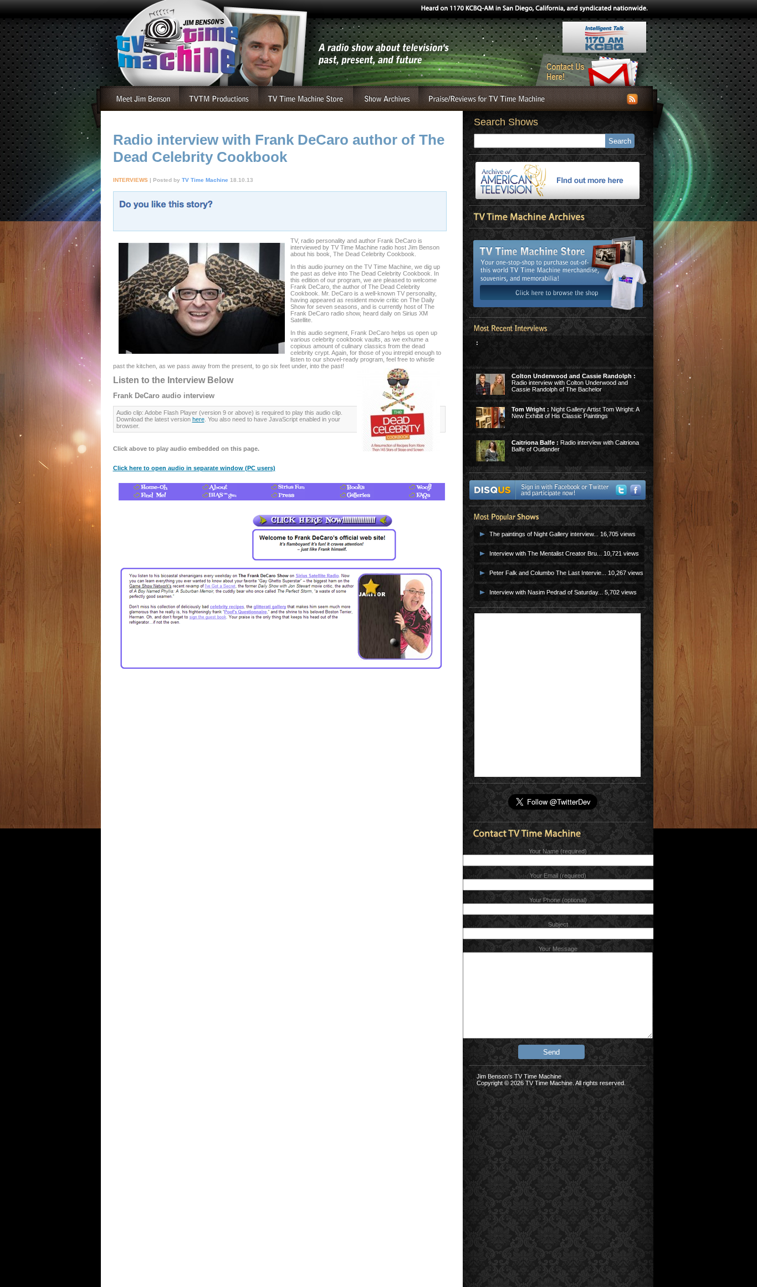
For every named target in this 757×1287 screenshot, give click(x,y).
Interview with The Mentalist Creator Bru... (545, 553)
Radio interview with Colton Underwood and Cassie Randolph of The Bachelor (574, 383)
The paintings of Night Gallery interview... (544, 534)
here (198, 419)
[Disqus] (279, 864)
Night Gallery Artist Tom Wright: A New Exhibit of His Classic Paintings (575, 412)
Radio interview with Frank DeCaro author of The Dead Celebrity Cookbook (278, 148)
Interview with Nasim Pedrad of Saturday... (546, 592)
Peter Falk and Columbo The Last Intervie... (547, 572)
